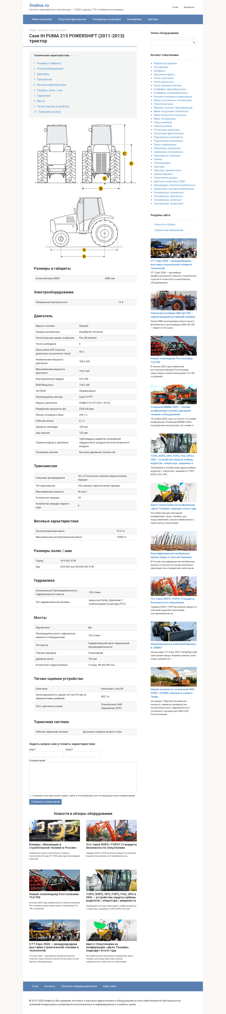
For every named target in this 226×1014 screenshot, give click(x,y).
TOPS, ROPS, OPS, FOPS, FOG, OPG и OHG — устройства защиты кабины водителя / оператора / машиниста (111, 897)
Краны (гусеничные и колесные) (172, 100)
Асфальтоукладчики (165, 63)
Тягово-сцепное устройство (53, 106)
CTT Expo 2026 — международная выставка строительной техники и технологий (54, 947)
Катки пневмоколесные (168, 85)
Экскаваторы (134, 19)
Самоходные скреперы (167, 155)
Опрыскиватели (163, 122)
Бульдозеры (161, 67)
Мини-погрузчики (42, 19)
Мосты (41, 101)
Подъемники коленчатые (168, 137)
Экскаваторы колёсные (167, 199)
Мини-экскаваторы (165, 118)
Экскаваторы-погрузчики (107, 19)
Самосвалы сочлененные (168, 151)
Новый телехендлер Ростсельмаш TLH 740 (54, 895)
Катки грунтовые (164, 78)
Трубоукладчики (163, 174)
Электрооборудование (50, 68)
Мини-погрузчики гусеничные (171, 111)
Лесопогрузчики (163, 104)
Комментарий (37, 760)
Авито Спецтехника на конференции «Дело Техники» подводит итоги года (107, 947)
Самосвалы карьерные (167, 148)
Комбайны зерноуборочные (170, 89)
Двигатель (43, 74)
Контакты (189, 7)
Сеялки (158, 159)
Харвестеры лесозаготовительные (174, 188)
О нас (175, 7)
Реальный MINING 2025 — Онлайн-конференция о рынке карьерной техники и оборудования (171, 411)
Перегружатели (163, 126)
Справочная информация (169, 230)
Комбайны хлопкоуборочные (171, 92)
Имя (32, 749)
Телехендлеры (162, 163)
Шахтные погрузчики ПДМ (169, 181)
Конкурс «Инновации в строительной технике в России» (53, 846)
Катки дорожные (164, 81)
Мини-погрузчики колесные (170, 115)
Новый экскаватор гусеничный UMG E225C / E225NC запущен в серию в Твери (172, 693)
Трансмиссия (44, 79)
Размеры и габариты (49, 63)
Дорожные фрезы (164, 74)
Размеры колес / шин (49, 90)
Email (69, 749)
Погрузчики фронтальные (72, 19)
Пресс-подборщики (165, 144)
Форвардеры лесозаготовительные (174, 185)
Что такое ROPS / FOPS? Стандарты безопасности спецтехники (111, 846)
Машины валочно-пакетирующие (173, 107)
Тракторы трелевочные (167, 170)
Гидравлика (44, 95)
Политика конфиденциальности (79, 986)
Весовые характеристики (51, 84)
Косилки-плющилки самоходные (173, 96)
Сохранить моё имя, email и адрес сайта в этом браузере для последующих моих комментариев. (84, 795)
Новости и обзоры (165, 224)
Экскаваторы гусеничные (169, 192)
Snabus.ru (39, 5)
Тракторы (153, 19)
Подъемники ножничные (168, 140)
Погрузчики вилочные (167, 129)
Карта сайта (109, 986)
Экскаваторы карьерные (168, 196)
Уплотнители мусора (165, 177)
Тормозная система (49, 111)
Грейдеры (159, 70)
